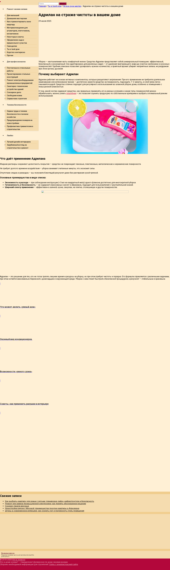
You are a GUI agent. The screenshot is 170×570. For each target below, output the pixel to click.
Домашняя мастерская (17, 18)
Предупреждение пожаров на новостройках (19, 121)
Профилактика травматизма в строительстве (20, 127)
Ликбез (10, 136)
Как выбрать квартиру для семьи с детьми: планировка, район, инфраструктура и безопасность (49, 501)
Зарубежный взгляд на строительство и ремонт (17, 146)
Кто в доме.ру (18, 560)
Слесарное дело (14, 92)
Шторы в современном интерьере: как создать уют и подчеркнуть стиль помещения (44, 511)
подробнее (71, 93)
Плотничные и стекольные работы (18, 69)
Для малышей (13, 15)
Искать (62, 4)
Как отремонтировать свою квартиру (19, 23)
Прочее (10, 55)
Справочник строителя (17, 99)
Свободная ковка (14, 95)
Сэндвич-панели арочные (17, 506)
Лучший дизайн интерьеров (19, 142)
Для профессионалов (16, 62)
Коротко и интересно (16, 52)
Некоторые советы (15, 37)
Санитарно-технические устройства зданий (17, 87)
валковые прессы (13, 555)
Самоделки (12, 46)
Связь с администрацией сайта (63, 564)
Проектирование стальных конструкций (18, 75)
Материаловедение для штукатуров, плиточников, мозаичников (18, 31)
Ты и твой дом (13, 49)
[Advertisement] (74, 168)
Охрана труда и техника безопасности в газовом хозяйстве (17, 114)
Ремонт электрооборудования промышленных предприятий (20, 81)
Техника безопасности (16, 105)
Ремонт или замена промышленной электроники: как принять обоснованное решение (45, 503)
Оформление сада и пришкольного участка (17, 41)
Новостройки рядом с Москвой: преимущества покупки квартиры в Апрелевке (42, 508)
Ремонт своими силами (17, 9)
